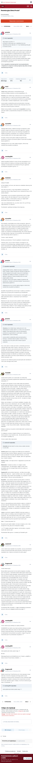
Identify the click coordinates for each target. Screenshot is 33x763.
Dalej (27, 26)
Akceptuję (28, 758)
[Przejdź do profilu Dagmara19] (2, 564)
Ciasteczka (25, 751)
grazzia (7, 32)
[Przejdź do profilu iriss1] (2, 87)
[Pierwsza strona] (2, 26)
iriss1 (6, 86)
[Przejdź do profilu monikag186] (2, 157)
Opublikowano (12, 34)
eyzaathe (8, 123)
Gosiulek (7, 372)
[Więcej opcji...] (30, 33)
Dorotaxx (6, 14)
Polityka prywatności (10, 751)
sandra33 (8, 544)
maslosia (8, 178)
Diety (12, 16)
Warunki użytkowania (6, 761)
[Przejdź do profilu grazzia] (2, 33)
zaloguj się (20, 711)
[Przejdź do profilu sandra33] (2, 544)
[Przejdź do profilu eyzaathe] (2, 124)
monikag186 (9, 156)
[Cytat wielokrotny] (2, 73)
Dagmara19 (8, 563)
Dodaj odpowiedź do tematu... (11, 721)
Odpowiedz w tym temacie (16, 21)
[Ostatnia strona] (31, 26)
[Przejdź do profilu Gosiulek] (2, 373)
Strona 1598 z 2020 (18, 26)
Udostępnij (8, 730)
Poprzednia (7, 26)
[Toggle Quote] (3, 38)
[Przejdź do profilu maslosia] (2, 178)
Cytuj (6, 72)
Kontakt (19, 751)
